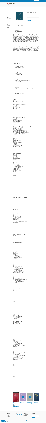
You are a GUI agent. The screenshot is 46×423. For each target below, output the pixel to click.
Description (15, 23)
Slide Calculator (8, 28)
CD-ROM (8, 23)
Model (7, 26)
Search (7, 414)
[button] (28, 13)
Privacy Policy (8, 416)
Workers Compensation (9, 18)
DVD (7, 24)
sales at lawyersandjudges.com (28, 416)
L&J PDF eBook (8, 25)
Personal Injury (8, 16)
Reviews (18, 23)
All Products (8, 10)
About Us (8, 415)
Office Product (8, 27)
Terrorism (8, 17)
